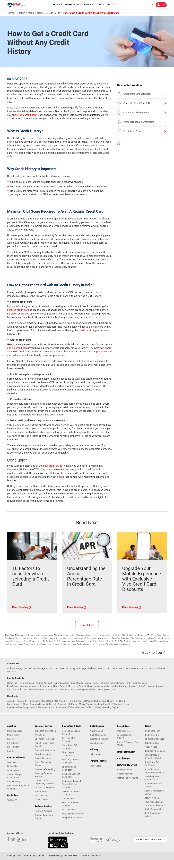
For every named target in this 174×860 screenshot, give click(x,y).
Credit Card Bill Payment (136, 112)
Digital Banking (97, 726)
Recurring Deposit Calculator (70, 761)
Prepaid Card (52, 689)
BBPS (100, 689)
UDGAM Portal (41, 799)
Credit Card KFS (151, 735)
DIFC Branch (13, 743)
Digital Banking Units (154, 809)
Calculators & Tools (71, 726)
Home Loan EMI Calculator (69, 747)
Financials (12, 766)
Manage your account (47, 668)
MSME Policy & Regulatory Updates (153, 756)
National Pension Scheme (152, 668)
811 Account (61, 701)
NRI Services (60, 704)
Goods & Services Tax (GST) (127, 744)
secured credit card (18, 309)
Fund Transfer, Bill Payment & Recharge (87, 701)
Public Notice (150, 747)
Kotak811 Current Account (151, 686)
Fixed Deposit (60, 686)
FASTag (119, 701)
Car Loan (11, 689)
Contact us (12, 795)
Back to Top (152, 652)
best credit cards (52, 465)
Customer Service (43, 726)
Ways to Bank (96, 731)
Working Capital (110, 707)
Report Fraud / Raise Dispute (44, 744)
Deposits (11, 671)
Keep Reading (20, 607)
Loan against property (98, 686)
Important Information (45, 731)
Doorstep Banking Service (43, 775)
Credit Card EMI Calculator (137, 93)
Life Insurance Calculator (69, 768)
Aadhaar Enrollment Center (44, 817)
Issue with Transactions (28, 701)
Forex (126, 704)
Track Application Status (43, 764)
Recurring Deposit (77, 686)
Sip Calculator (68, 809)
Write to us (40, 735)
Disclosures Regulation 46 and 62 (18, 787)
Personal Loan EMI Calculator (71, 732)
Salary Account (67, 689)
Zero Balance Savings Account (22, 686)
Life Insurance (45, 686)
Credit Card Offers (132, 131)
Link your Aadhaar (43, 811)
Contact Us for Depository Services (44, 782)
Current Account (61, 683)
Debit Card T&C (151, 743)
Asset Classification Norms (154, 792)
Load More (87, 625)
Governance (13, 770)
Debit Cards (124, 668)
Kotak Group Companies (149, 839)
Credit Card (47, 701)
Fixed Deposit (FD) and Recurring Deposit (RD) (29, 704)
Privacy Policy (70, 856)
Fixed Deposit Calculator (68, 754)
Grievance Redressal (45, 739)
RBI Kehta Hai (41, 795)
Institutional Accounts (127, 778)
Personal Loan (27, 683)
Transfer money (67, 668)
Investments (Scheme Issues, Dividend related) (78, 707)
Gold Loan (22, 689)
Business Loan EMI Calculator (71, 775)
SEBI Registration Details (152, 815)
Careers (11, 739)
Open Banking (96, 743)
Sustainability (13, 781)
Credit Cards (111, 668)
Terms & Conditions (91, 856)
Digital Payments (98, 735)
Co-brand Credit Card (154, 739)
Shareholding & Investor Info (14, 776)
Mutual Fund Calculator (73, 813)
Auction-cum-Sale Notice (153, 785)
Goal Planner (68, 798)
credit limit (85, 330)
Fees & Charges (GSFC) (124, 736)
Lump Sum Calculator (72, 817)
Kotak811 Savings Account (124, 686)
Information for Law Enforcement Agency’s (155, 803)
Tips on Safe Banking (45, 769)
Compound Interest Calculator (71, 793)
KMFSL (10, 751)
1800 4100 (12, 800)
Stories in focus (26, 13)
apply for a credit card (24, 114)
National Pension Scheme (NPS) (115, 683)
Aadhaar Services (43, 806)
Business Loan (140, 683)
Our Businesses (14, 731)
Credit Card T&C (152, 731)
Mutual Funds (91, 683)
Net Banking (30, 668)
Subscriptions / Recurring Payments (154, 771)
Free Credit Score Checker (70, 804)
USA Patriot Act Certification (151, 764)
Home (11, 13)
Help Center (95, 754)
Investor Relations (16, 757)
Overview (11, 762)
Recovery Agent (151, 798)
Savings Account (44, 683)
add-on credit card (17, 348)
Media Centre (13, 735)
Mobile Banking (14, 668)
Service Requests (43, 758)
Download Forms (43, 754)
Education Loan (36, 689)
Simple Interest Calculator (69, 786)
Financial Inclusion (126, 752)
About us (11, 726)
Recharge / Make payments (90, 668)
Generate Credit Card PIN (136, 103)
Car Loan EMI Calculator (68, 740)
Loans (135, 668)
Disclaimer (54, 856)
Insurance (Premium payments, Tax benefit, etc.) (30, 707)
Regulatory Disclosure (155, 751)
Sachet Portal (41, 791)
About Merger (123, 758)
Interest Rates (124, 731)
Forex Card (110, 689)
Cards (40, 13)
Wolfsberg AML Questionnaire (151, 778)
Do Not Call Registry (44, 787)
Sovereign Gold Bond (86, 689)
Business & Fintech (99, 739)
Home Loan (12, 683)
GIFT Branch (13, 747)
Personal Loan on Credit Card (138, 122)
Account (11, 701)
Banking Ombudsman (45, 750)
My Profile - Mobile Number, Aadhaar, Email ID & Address (95, 704)
